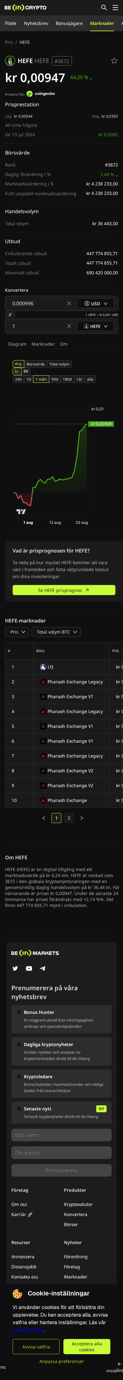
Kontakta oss (24, 1277)
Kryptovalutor (78, 1204)
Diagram (17, 344)
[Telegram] (43, 969)
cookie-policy (28, 1330)
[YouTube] (29, 969)
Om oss (19, 1204)
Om (63, 344)
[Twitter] (15, 969)
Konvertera (75, 1214)
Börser (71, 1224)
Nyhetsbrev (36, 23)
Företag (72, 1267)
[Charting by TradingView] (21, 512)
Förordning (76, 1257)
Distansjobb (24, 1267)
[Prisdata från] (40, 95)
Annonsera (22, 1257)
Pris (9, 42)
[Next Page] (82, 818)
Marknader (102, 23)
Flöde (10, 23)
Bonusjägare (69, 23)
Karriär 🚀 (22, 1214)
